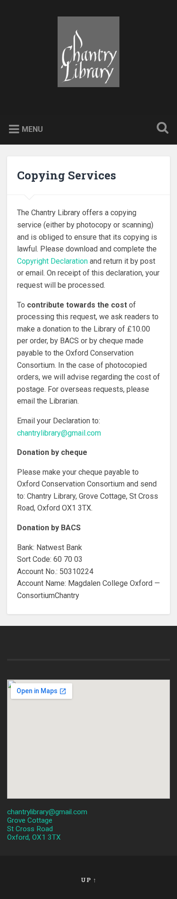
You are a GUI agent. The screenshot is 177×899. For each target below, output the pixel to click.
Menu (32, 129)
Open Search (160, 129)
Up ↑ (89, 879)
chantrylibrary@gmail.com (59, 433)
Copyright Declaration (52, 261)
